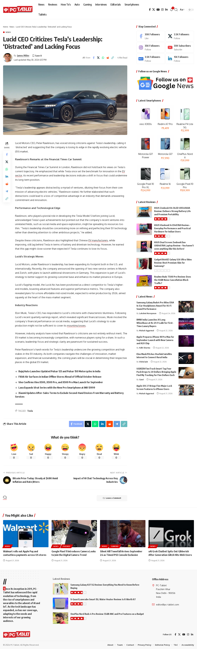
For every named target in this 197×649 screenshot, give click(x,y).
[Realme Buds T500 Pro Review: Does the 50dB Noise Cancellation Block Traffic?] (144, 281)
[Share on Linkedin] (6, 176)
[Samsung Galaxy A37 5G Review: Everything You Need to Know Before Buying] (60, 589)
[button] (176, 9)
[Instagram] (162, 9)
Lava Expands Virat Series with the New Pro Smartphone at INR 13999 (56, 387)
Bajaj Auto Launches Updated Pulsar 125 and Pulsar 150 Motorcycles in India (59, 371)
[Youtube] (180, 47)
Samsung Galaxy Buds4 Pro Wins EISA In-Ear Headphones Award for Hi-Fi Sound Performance (155, 305)
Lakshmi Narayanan (147, 313)
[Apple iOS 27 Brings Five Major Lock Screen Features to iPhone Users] (186, 390)
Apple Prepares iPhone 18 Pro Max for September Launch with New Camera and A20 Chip (155, 340)
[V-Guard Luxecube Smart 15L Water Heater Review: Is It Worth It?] (60, 603)
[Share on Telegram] (6, 191)
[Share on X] (98, 57)
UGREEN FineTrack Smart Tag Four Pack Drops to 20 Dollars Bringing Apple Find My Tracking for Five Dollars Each (156, 371)
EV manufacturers (98, 240)
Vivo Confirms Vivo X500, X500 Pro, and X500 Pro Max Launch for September (60, 382)
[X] (153, 9)
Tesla (30, 411)
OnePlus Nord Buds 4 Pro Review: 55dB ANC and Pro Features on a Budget (107, 614)
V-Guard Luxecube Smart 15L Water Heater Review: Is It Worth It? (103, 599)
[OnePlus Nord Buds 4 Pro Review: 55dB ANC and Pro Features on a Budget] (60, 618)
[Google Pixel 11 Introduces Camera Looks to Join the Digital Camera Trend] (74, 533)
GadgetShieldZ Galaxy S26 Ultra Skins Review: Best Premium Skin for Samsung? (173, 262)
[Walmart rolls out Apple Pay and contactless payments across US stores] (25, 533)
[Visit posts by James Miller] (7, 57)
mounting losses (76, 325)
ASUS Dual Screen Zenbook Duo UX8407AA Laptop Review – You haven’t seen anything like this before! (174, 245)
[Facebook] (149, 9)
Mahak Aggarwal (146, 330)
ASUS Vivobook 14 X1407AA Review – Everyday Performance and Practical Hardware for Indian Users (172, 228)
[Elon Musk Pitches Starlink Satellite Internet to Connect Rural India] (186, 358)
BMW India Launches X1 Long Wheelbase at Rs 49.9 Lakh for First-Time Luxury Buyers (155, 322)
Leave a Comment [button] (113, 498)
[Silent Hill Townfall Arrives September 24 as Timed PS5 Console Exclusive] (122, 533)
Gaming (115, 546)
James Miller (23, 55)
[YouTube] (158, 9)
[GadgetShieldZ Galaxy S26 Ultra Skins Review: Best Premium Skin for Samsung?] (144, 263)
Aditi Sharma (144, 347)
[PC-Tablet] (18, 10)
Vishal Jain (143, 361)
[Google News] (151, 58)
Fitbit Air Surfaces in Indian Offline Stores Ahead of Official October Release (59, 376)
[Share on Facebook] (93, 57)
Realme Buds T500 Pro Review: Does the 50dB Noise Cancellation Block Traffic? (172, 279)
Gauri (141, 379)
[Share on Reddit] (108, 57)
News (12, 26)
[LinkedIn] (166, 9)
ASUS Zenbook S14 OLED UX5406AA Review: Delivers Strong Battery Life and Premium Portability (172, 211)
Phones (66, 546)
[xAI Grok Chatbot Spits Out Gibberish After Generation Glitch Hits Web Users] (171, 533)
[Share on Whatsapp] (103, 57)
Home (5, 26)
